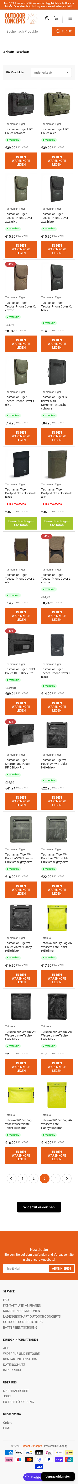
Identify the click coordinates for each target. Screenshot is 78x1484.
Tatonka (46, 937)
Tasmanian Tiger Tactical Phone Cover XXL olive (18, 217)
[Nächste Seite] (66, 1178)
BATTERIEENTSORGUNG (20, 1327)
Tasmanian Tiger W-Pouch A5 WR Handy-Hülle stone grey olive (19, 858)
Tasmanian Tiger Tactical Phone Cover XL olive (20, 400)
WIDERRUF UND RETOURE (21, 1354)
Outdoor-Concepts (31, 1445)
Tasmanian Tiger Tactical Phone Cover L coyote (56, 578)
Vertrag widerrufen (58, 1476)
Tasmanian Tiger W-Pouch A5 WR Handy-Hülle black (19, 946)
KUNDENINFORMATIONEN (21, 1311)
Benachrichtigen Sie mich (21, 523)
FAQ (6, 1300)
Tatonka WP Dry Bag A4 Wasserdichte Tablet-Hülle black (20, 1035)
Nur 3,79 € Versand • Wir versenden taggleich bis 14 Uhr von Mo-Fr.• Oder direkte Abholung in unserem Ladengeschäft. (39, 5)
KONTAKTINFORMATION (20, 1359)
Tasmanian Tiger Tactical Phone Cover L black (56, 673)
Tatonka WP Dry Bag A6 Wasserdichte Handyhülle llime (56, 1124)
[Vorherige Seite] (11, 1178)
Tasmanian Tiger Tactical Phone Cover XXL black (54, 217)
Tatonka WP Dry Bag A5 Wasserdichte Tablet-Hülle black (56, 1035)
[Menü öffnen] (70, 18)
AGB (6, 1348)
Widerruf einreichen (39, 1207)
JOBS (7, 1396)
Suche (67, 31)
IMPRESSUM (12, 1370)
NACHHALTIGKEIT (16, 1391)
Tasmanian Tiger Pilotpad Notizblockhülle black (20, 493)
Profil (6, 1428)
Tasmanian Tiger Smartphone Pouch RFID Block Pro (17, 763)
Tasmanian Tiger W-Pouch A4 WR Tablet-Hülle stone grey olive (54, 858)
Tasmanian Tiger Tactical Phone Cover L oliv (20, 578)
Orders (7, 1423)
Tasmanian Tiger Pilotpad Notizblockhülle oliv (56, 493)
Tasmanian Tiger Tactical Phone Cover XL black (56, 306)
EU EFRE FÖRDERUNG (18, 1402)
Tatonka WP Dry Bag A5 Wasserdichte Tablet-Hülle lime (56, 946)
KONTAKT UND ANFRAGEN (22, 1305)
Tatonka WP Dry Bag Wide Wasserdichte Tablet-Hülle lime (18, 1124)
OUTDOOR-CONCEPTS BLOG (23, 1322)
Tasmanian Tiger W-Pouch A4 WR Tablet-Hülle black (54, 763)
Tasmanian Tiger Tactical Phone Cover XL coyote (20, 306)
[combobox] (39, 31)
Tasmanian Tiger (15, 123)
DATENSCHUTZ (14, 1365)
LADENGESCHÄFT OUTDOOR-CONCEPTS (32, 1316)
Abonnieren (61, 1268)
